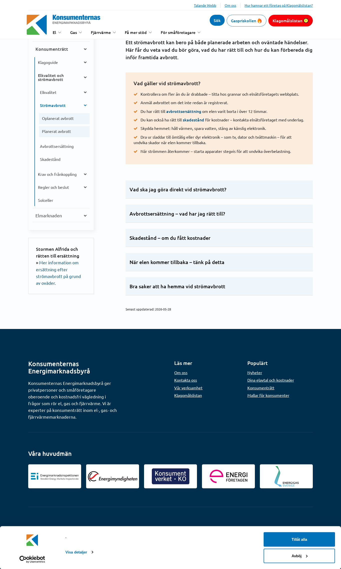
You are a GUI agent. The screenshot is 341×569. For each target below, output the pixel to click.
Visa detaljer (76, 552)
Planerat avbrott (56, 131)
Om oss (230, 5)
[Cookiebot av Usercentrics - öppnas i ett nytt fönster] (32, 559)
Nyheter (254, 372)
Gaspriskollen (243, 20)
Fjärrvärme (101, 32)
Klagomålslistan (287, 20)
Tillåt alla (299, 539)
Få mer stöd (136, 32)
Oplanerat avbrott (58, 118)
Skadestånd (50, 159)
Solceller (45, 200)
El (54, 32)
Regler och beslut (53, 187)
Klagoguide (48, 62)
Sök (217, 20)
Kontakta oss (185, 379)
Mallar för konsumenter (268, 395)
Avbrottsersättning (57, 146)
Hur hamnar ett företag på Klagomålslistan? (279, 5)
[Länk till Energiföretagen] (228, 476)
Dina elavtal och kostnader (270, 379)
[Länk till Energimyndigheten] (112, 476)
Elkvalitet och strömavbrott (51, 77)
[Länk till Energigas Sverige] (286, 476)
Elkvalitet (48, 92)
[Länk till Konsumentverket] (170, 476)
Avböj (297, 556)
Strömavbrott (53, 105)
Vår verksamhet (188, 387)
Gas (73, 32)
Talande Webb (205, 5)
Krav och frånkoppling (57, 174)
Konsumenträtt (51, 49)
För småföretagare (178, 32)
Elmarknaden (48, 215)
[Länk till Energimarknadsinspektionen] (54, 476)
